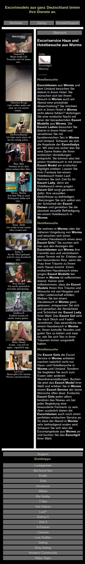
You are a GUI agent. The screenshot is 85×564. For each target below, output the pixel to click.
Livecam (43, 532)
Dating (41, 23)
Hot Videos (43, 506)
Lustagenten (43, 465)
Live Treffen (43, 537)
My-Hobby (43, 496)
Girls (43, 481)
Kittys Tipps (43, 558)
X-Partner (43, 527)
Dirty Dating (43, 547)
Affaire (43, 491)
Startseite (15, 23)
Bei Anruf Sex (43, 470)
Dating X (43, 516)
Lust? (43, 511)
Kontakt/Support (67, 23)
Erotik (43, 475)
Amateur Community (43, 552)
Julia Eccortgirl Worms (45, 61)
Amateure (43, 486)
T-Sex (43, 501)
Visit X (43, 522)
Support (42, 454)
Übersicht (59, 32)
